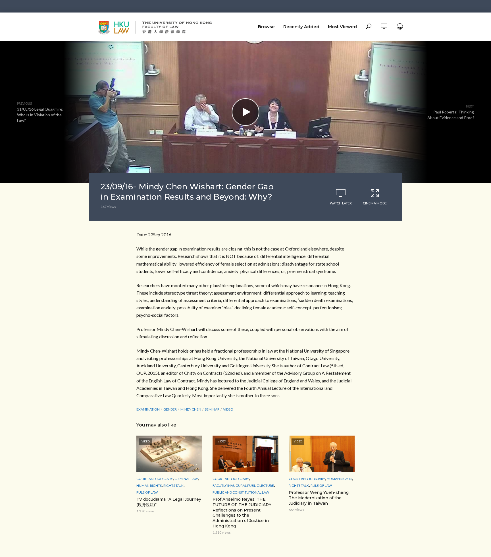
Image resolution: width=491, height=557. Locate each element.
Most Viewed (342, 26)
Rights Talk (173, 485)
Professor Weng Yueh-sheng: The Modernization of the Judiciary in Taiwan (319, 498)
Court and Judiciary (154, 479)
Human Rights (149, 485)
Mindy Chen (190, 409)
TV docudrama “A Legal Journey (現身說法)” (168, 502)
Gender (170, 409)
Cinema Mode (375, 203)
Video (228, 409)
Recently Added (301, 26)
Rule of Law (147, 492)
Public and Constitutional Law (241, 492)
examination (148, 409)
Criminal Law (186, 479)
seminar (212, 409)
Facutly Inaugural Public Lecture (243, 485)
